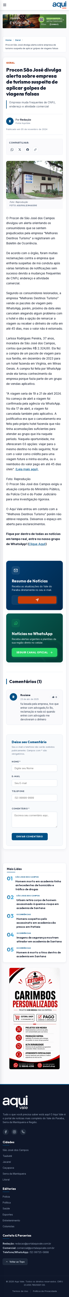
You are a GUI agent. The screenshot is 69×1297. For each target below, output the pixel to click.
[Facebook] (6, 1132)
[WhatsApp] (23, 1132)
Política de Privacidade (45, 1291)
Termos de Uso (20, 1291)
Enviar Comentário (29, 836)
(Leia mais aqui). (27, 469)
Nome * (16, 761)
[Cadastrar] (37, 600)
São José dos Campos (16, 1150)
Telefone (18, 791)
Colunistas (8, 1226)
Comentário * (20, 808)
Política (7, 1202)
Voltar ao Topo (17, 1262)
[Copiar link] (35, 150)
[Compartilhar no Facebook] (28, 150)
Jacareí (7, 1161)
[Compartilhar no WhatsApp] (12, 150)
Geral (18, 40)
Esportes (8, 1214)
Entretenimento (11, 1220)
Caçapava (8, 1167)
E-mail (16, 776)
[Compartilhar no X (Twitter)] (20, 150)
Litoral (6, 1179)
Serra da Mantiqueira (14, 1173)
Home (9, 40)
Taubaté (7, 1155)
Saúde (6, 1208)
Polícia (6, 1196)
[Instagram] (14, 1132)
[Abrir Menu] (5, 5)
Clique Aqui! (37, 544)
